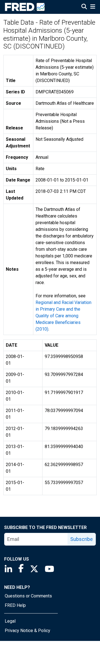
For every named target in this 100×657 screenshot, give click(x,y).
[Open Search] (84, 7)
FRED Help (15, 605)
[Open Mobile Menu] (92, 7)
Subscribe (81, 539)
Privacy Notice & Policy (27, 630)
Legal (10, 621)
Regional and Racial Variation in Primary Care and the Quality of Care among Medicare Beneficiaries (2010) (63, 316)
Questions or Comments (28, 596)
